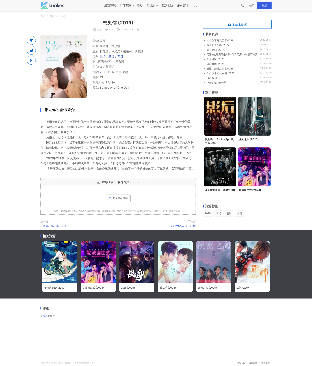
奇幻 (120, 56)
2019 (103, 72)
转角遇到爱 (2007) (54, 287)
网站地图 (241, 362)
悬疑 (111, 56)
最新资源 (110, 5)
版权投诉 (265, 362)
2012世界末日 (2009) (183, 225)
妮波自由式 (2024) (250, 189)
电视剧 (150, 5)
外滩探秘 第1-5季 (216, 82)
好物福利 (182, 5)
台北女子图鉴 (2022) (218, 45)
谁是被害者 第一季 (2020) (220, 189)
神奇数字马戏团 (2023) (220, 40)
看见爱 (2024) (168, 287)
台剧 (63, 16)
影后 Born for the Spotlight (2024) (219, 141)
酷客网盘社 (64, 362)
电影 (140, 5)
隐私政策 (253, 362)
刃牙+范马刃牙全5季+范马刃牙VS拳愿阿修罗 (232, 54)
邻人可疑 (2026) (216, 59)
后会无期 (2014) (216, 49)
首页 (43, 16)
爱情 (103, 56)
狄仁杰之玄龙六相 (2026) (221, 73)
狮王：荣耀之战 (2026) (220, 68)
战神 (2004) (243, 287)
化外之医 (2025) (249, 139)
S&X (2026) (213, 77)
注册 (264, 5)
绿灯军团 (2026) (216, 63)
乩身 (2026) (128, 287)
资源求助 (167, 5)
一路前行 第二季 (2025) (54, 225)
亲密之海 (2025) (207, 287)
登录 (251, 5)
